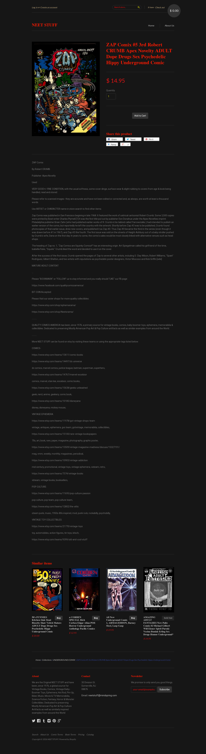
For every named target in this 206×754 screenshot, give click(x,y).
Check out (160, 7)
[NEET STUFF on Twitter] (33, 721)
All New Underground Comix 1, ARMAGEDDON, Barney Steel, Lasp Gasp (121, 621)
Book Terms (70, 734)
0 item (151, 7)
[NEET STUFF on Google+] (59, 721)
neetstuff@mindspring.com (103, 695)
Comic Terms (57, 734)
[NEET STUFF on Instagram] (49, 721)
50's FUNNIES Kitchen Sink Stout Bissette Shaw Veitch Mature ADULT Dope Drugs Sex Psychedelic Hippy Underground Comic (46, 624)
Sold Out (168, 618)
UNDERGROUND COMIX (64, 660)
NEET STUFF (44, 25)
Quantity (110, 90)
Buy (59, 618)
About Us (169, 25)
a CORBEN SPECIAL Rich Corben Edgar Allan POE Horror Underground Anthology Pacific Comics (82, 622)
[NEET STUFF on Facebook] (39, 721)
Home (151, 25)
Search (35, 734)
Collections (46, 660)
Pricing (81, 734)
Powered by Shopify (67, 739)
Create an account (48, 7)
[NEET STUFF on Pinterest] (54, 721)
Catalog (90, 734)
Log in (34, 7)
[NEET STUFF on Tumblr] (44, 721)
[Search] (139, 7)
